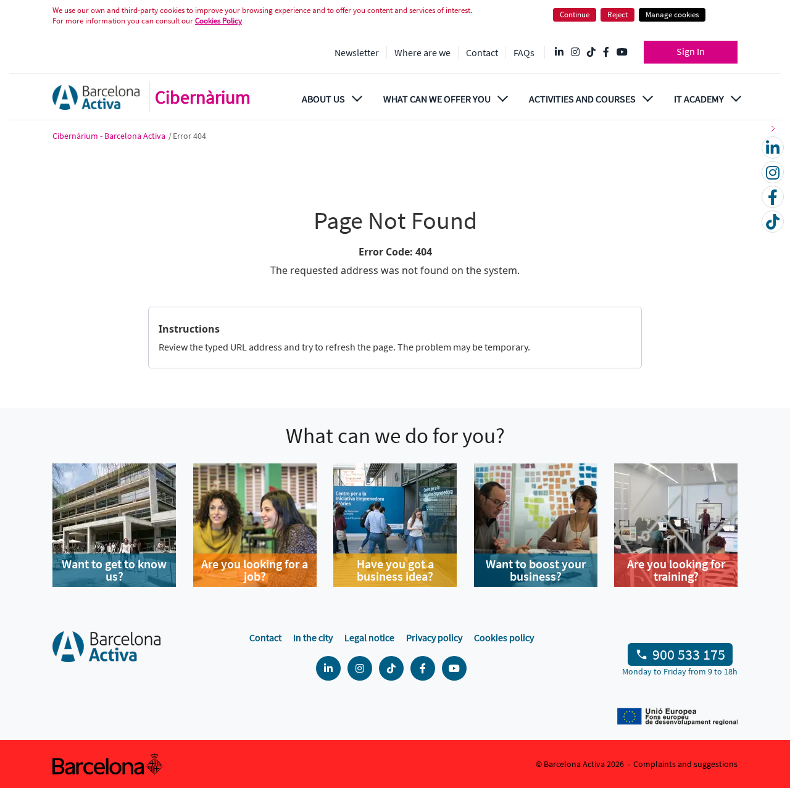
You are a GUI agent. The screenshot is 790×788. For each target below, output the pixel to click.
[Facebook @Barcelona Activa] (606, 52)
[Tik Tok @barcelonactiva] (591, 52)
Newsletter (357, 52)
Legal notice (369, 637)
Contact (482, 52)
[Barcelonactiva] (95, 97)
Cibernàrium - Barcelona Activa (109, 135)
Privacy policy (434, 637)
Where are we (422, 52)
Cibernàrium (203, 97)
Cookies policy (504, 637)
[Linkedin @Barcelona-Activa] (559, 52)
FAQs (524, 52)
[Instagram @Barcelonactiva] (575, 52)
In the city (313, 637)
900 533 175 (688, 654)
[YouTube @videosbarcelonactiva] (622, 52)
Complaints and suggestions (685, 763)
